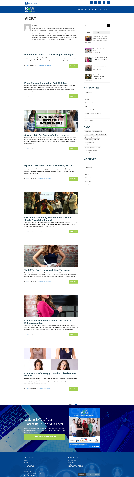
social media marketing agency (92, 144)
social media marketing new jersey (92, 147)
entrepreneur (87, 131)
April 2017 (87, 174)
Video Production (89, 120)
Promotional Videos (90, 103)
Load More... (82, 474)
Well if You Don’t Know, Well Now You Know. (47, 270)
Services (71, 462)
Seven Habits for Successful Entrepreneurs (47, 135)
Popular (88, 32)
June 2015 (87, 185)
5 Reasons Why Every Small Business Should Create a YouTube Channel (48, 218)
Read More (73, 66)
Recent (97, 32)
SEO (86, 106)
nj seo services (100, 137)
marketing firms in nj (89, 134)
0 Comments (48, 65)
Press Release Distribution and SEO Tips (45, 83)
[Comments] (105, 32)
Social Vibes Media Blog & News (93, 113)
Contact (26, 462)
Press (26, 461)
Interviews (87, 96)
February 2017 (88, 178)
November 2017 (89, 164)
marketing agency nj (97, 131)
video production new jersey (91, 152)
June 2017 (87, 171)
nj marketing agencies (90, 137)
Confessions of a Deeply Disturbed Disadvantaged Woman (50, 374)
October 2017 (88, 167)
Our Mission (72, 461)
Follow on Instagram (94, 474)
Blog (69, 464)
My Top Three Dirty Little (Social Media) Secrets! (49, 165)
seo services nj (88, 139)
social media (96, 139)
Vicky (27, 65)
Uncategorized (41, 65)
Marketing (87, 99)
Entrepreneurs (88, 92)
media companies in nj (101, 134)
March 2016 (88, 181)
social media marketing (90, 109)
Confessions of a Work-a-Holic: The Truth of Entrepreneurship (47, 321)
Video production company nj (91, 150)
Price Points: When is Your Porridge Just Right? (49, 54)
